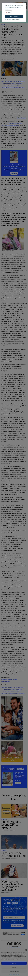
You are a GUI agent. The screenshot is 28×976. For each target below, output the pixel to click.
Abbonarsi (14, 173)
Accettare (14, 963)
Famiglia (3, 24)
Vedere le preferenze (14, 971)
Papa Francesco (5, 681)
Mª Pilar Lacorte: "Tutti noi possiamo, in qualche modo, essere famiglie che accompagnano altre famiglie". (13, 83)
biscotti (18, 922)
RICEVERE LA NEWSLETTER (17, 925)
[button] (26, 949)
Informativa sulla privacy (9, 922)
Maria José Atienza (5, 58)
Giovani (15, 679)
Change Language (14, 16)
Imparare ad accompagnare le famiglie (13, 87)
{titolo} (10, 974)
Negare (14, 967)
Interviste (4, 679)
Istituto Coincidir (21, 118)
